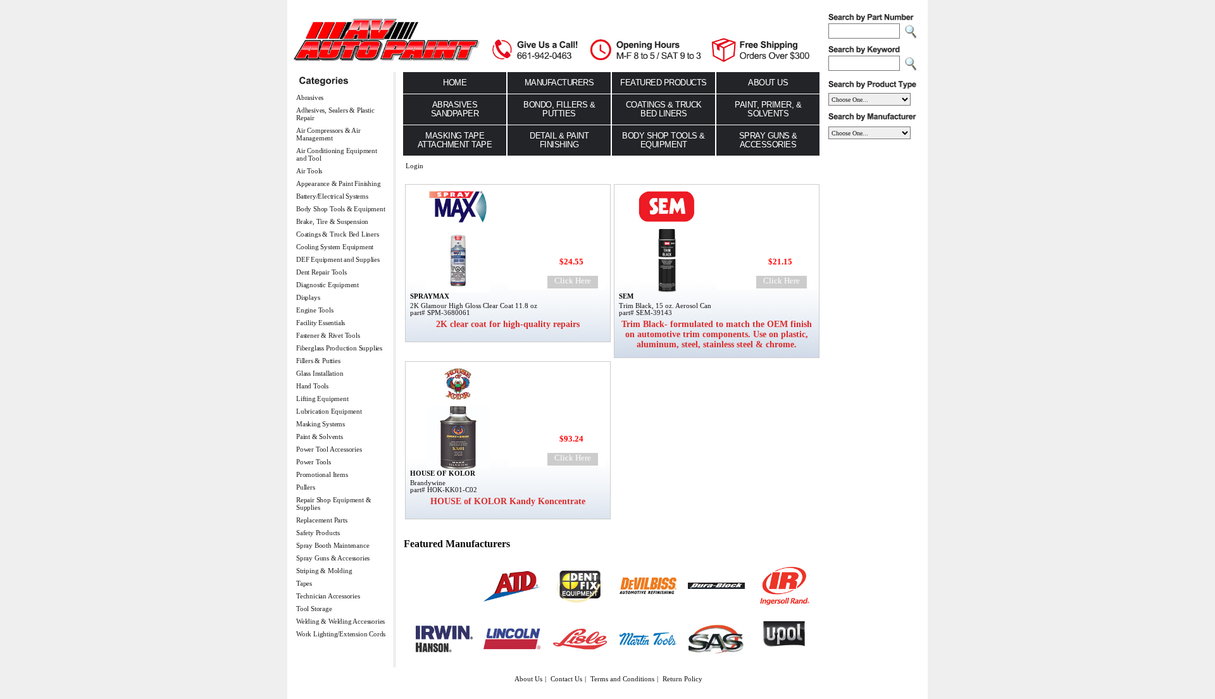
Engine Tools (314, 310)
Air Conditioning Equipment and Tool (336, 154)
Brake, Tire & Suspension (332, 221)
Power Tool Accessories (329, 449)
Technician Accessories (328, 596)
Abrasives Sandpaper (455, 109)
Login (414, 166)
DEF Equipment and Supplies (338, 259)
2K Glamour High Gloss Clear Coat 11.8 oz (473, 305)
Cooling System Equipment (334, 247)
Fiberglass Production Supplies (339, 348)
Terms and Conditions (622, 679)
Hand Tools (312, 386)
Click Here (572, 280)
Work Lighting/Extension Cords (340, 634)
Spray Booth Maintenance (332, 545)
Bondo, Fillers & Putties (559, 109)
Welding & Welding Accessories (340, 621)
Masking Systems (320, 424)
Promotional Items (322, 474)
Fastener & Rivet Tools (328, 335)
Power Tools (313, 462)
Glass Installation (319, 373)
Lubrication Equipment (329, 411)
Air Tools (309, 171)
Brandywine (428, 482)
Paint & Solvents (319, 436)
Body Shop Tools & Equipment (340, 209)
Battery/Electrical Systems (332, 196)
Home (454, 82)
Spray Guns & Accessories (333, 558)
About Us (768, 82)
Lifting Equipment (322, 398)
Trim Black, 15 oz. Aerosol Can (665, 305)
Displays (308, 297)
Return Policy (682, 679)
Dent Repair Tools (321, 272)
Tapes (304, 583)
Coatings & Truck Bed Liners (337, 234)
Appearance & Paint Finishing (338, 183)
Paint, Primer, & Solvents (768, 109)
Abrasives (309, 97)
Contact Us (566, 679)
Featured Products (663, 82)
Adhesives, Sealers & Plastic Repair (335, 113)
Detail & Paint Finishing (559, 140)
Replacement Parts (321, 520)
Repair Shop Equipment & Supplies (333, 503)
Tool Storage (314, 608)
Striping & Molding (324, 570)
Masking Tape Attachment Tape (455, 140)
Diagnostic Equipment (327, 284)
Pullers (305, 487)
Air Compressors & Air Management (328, 134)
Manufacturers (559, 82)
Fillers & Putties (318, 360)
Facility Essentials (320, 322)
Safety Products (318, 532)
